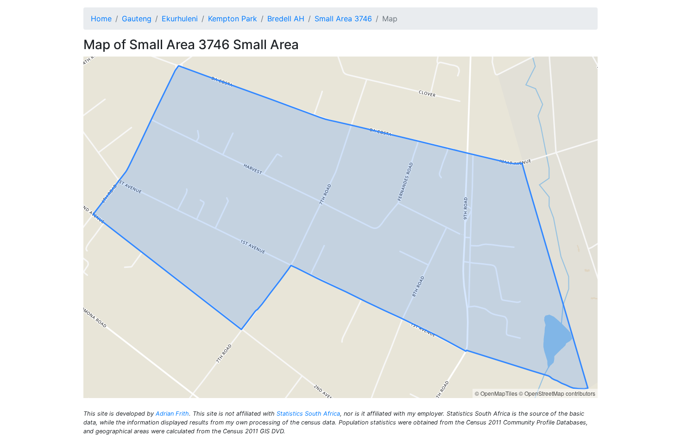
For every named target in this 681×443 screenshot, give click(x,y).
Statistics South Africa (308, 413)
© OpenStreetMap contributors (557, 393)
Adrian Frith (172, 413)
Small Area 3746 (343, 18)
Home (101, 18)
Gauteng (136, 18)
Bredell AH (285, 18)
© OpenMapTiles (496, 393)
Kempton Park (232, 18)
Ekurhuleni (180, 18)
